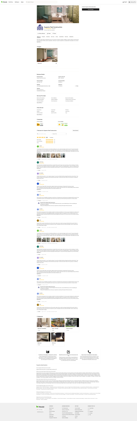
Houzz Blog (91, 408)
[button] (58, 123)
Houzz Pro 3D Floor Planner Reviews (68, 414)
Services (52, 36)
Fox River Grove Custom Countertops (42, 393)
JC (37, 173)
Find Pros (11, 2)
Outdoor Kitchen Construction (90, 398)
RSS (90, 414)
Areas (57, 36)
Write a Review (75, 130)
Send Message (90, 9)
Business (48, 36)
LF (37, 183)
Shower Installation (44, 399)
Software (17, 2)
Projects (43, 36)
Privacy (50, 411)
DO (38, 194)
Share (49, 33)
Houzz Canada (77, 408)
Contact (76, 416)
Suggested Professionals (79, 411)
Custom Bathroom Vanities (71, 398)
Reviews (66, 36)
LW (38, 209)
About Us (39, 36)
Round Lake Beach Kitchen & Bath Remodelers (79, 388)
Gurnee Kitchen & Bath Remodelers (86, 387)
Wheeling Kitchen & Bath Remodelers (47, 389)
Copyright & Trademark (53, 417)
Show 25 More (39, 114)
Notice (53, 411)
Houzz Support (77, 414)
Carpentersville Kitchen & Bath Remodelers (57, 387)
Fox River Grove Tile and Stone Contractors (57, 393)
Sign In (76, 417)
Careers (50, 409)
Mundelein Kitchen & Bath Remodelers (64, 388)
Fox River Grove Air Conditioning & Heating (72, 393)
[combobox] (41, 2)
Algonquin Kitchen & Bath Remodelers (42, 387)
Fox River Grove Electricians (84, 393)
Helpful (39, 170)
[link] (39, 152)
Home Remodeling (48, 398)
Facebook (91, 411)
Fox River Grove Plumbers (79, 394)
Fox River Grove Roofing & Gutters (90, 394)
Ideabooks (71, 36)
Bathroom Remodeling (40, 398)
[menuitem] (11, 2)
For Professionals (65, 408)
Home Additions (54, 398)
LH (37, 162)
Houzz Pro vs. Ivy (65, 411)
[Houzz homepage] (4, 2)
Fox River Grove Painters (70, 394)
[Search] (27, 2)
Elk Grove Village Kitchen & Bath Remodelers (72, 387)
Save (55, 33)
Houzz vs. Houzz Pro (65, 409)
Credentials (61, 36)
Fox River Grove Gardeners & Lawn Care (48, 394)
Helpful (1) (39, 191)
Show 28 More (39, 102)
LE (37, 146)
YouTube (90, 413)
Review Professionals (78, 409)
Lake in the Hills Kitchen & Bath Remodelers (50, 388)
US (37, 220)
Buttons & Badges (65, 417)
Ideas (22, 2)
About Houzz (51, 408)
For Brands (64, 416)
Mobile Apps (51, 416)
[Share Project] (56, 63)
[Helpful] (37, 159)
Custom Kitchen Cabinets (61, 398)
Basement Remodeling (80, 398)
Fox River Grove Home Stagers (60, 394)
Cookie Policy (51, 414)
